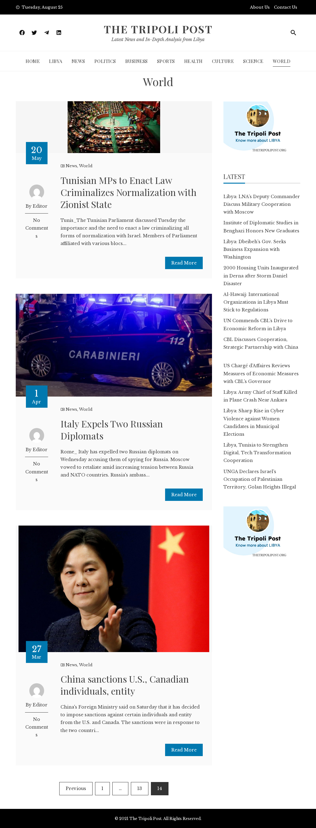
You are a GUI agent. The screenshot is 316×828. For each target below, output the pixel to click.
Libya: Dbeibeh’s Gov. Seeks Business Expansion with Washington (254, 249)
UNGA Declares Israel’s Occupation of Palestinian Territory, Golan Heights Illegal (259, 479)
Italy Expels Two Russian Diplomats (111, 430)
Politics (105, 61)
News (78, 61)
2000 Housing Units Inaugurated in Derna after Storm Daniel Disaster (260, 275)
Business (136, 61)
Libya (55, 61)
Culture (223, 61)
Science (253, 61)
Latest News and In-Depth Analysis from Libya (158, 39)
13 (139, 788)
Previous (76, 788)
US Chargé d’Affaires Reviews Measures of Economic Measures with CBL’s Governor (261, 373)
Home (33, 61)
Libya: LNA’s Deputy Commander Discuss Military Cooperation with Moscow (261, 204)
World (282, 61)
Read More (184, 263)
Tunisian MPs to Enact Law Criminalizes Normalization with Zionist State (128, 192)
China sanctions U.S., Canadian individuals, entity (124, 685)
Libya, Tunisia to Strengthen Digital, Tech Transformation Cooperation (257, 452)
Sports (166, 61)
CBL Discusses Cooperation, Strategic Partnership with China (260, 347)
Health (193, 61)
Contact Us (285, 7)
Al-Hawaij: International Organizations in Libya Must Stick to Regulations (255, 302)
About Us (260, 7)
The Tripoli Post (158, 29)
